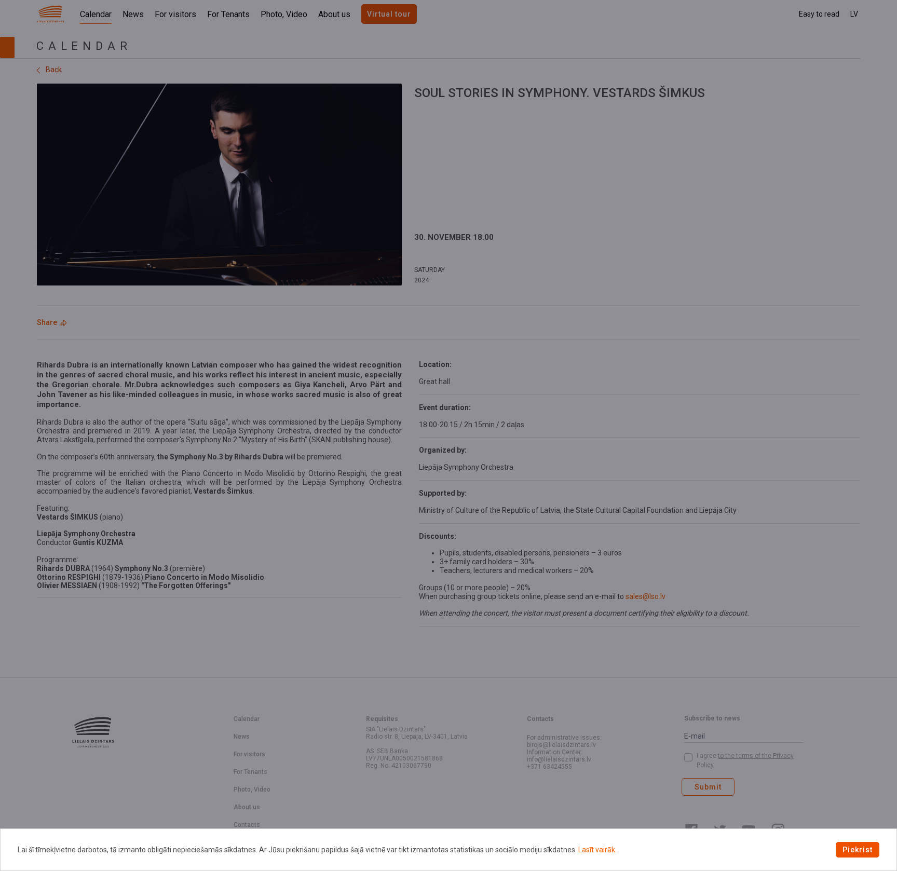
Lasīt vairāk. (597, 850)
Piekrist (857, 850)
